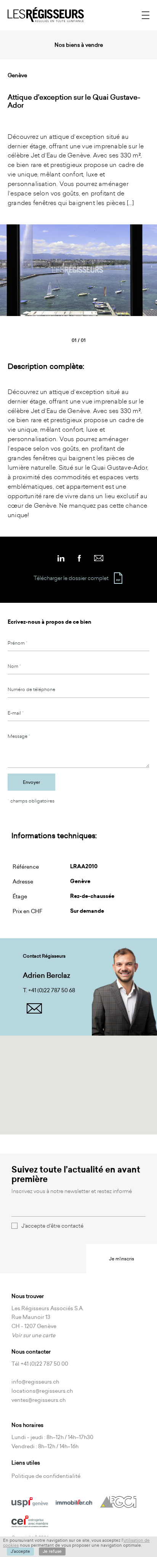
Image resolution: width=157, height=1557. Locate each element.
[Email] (98, 555)
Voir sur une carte (33, 1335)
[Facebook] (79, 555)
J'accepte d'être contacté (52, 1225)
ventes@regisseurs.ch (38, 1400)
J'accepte (20, 1551)
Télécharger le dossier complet (71, 577)
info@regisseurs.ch (35, 1381)
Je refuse (52, 1551)
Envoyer (31, 782)
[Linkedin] (61, 555)
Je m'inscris (121, 1258)
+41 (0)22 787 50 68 (51, 990)
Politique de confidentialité (45, 1476)
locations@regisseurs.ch (42, 1391)
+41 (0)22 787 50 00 (44, 1364)
